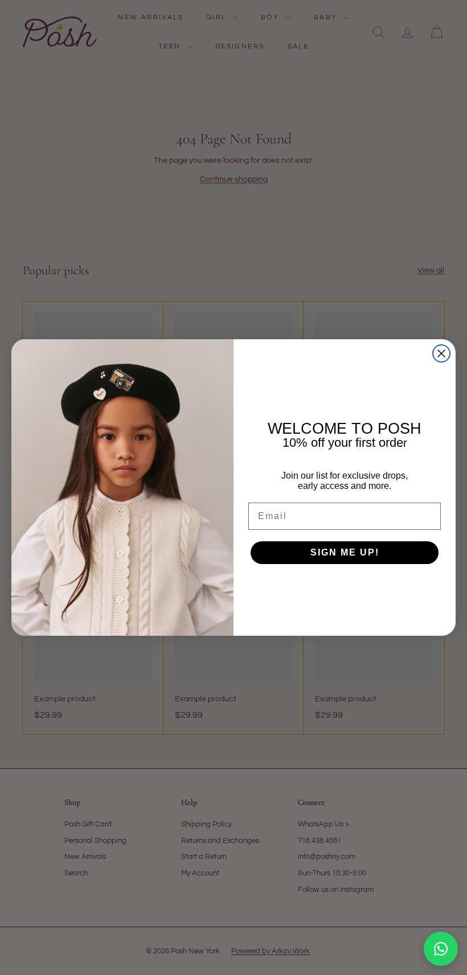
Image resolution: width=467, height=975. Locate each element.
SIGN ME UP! (344, 552)
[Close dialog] (441, 353)
